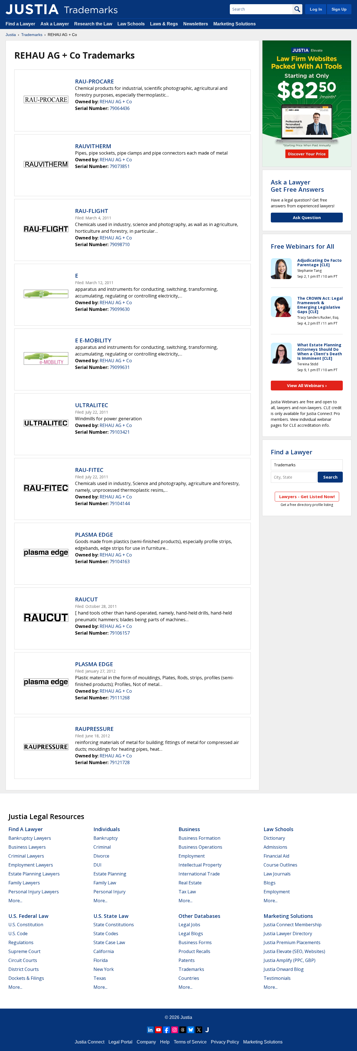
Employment (191, 856)
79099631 (120, 367)
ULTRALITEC (91, 405)
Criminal (102, 847)
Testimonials (277, 978)
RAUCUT (86, 599)
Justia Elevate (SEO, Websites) (294, 951)
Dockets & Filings (26, 978)
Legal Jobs (189, 925)
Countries (188, 978)
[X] (199, 1029)
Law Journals (277, 874)
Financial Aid (276, 856)
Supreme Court (24, 951)
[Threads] (182, 1029)
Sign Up (339, 9)
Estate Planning (109, 874)
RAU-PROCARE (94, 81)
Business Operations (200, 847)
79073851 (120, 166)
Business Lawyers (27, 847)
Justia (11, 34)
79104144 (120, 503)
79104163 (120, 561)
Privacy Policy (225, 1042)
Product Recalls (194, 951)
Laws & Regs (164, 23)
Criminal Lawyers (26, 856)
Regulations (20, 942)
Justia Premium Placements (292, 942)
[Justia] (32, 9)
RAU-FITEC (89, 470)
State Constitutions (113, 925)
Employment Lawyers (30, 865)
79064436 (120, 108)
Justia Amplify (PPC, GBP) (289, 960)
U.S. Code (18, 933)
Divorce (101, 856)
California (103, 951)
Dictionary (274, 838)
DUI (97, 865)
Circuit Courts (22, 960)
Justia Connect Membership (293, 925)
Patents (186, 960)
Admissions (275, 847)
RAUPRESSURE (94, 729)
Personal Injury (109, 892)
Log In (316, 9)
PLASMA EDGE (94, 534)
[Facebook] (166, 1029)
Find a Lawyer (20, 23)
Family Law (104, 883)
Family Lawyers (24, 883)
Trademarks (31, 34)
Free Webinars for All (302, 246)
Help (165, 1042)
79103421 (120, 432)
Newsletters (195, 23)
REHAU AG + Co (116, 102)
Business (189, 829)
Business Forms (195, 942)
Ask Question (307, 217)
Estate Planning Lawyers (34, 874)
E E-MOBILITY (93, 340)
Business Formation (199, 838)
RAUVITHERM (93, 146)
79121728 (120, 762)
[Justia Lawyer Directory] (207, 1029)
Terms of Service (190, 1042)
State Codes (105, 933)
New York (103, 969)
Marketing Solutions (234, 23)
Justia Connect (89, 1042)
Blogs (270, 883)
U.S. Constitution (25, 925)
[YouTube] (158, 1029)
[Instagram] (174, 1029)
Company (146, 1042)
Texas (99, 978)
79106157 (120, 633)
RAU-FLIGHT (91, 211)
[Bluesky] (190, 1029)
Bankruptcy (105, 838)
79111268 (120, 698)
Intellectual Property (199, 865)
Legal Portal (120, 1042)
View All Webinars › (307, 385)
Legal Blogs (190, 933)
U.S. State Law (111, 916)
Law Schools (131, 23)
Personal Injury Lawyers (33, 892)
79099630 (120, 309)
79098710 (120, 244)
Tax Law (187, 892)
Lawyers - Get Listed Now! (307, 496)
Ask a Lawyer (54, 23)
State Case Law (109, 942)
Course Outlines (280, 865)
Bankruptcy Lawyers (29, 838)
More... (15, 901)
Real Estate (190, 883)
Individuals (106, 829)
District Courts (23, 969)
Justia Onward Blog (284, 969)
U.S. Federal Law (28, 916)
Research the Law (93, 23)
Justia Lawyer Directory (288, 933)
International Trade (199, 874)
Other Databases (199, 916)
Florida (100, 960)
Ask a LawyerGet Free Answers (297, 185)
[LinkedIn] (150, 1029)
